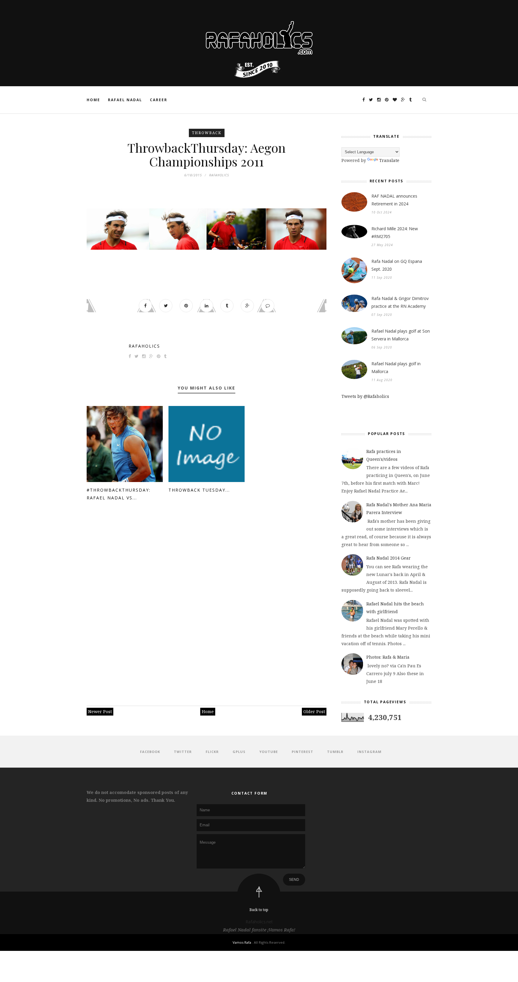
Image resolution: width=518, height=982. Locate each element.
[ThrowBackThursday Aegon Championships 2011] (118, 229)
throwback (207, 132)
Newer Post (100, 711)
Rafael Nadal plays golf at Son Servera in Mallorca (400, 335)
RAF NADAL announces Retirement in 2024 (394, 200)
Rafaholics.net (259, 922)
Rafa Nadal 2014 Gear (388, 558)
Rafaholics (144, 346)
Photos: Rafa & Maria (387, 657)
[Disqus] (206, 600)
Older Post (314, 711)
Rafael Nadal (125, 99)
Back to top (258, 909)
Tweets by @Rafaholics (365, 396)
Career (158, 99)
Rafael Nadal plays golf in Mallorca (396, 367)
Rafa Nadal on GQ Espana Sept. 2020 (396, 265)
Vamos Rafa (242, 942)
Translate (389, 160)
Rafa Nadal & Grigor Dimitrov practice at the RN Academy (400, 302)
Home (93, 99)
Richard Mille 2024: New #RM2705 (394, 232)
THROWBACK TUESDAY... (199, 490)
